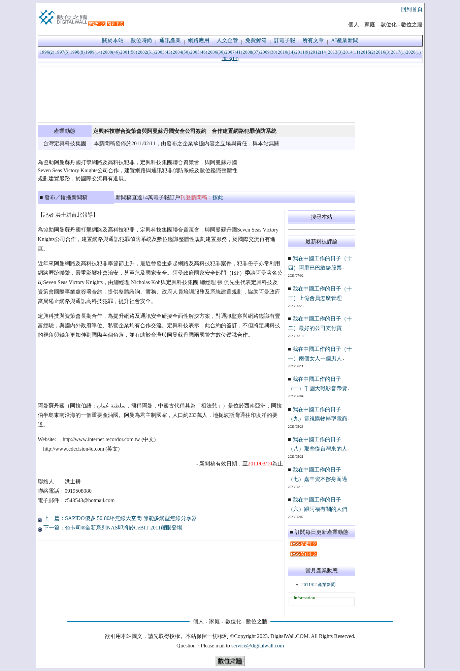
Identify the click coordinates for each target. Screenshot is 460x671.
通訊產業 (170, 40)
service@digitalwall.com (257, 645)
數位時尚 (141, 40)
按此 (217, 197)
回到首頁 (412, 9)
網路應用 (198, 40)
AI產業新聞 (344, 40)
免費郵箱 (256, 40)
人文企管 (227, 40)
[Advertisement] (196, 94)
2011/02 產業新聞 (318, 584)
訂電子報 (284, 40)
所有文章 (313, 40)
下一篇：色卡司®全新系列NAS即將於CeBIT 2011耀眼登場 (112, 527)
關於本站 (113, 40)
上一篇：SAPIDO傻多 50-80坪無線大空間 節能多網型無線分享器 (119, 518)
